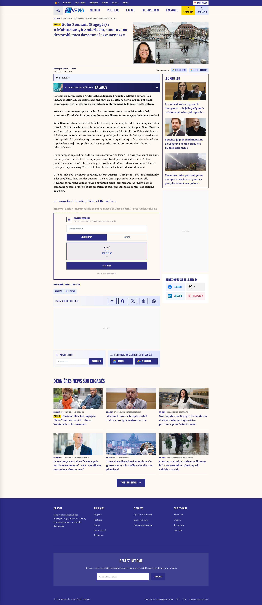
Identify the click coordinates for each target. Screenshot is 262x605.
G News (121, 361)
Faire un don (200, 2)
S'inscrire (158, 576)
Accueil (56, 18)
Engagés (58, 291)
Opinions (105, 3)
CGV (178, 599)
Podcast (126, 3)
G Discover (146, 361)
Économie (172, 10)
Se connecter (112, 273)
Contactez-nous (141, 519)
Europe (130, 10)
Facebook (178, 514)
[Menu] (58, 10)
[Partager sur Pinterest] (143, 301)
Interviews (67, 3)
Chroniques (94, 3)
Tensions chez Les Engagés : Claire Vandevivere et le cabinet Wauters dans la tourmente (74, 420)
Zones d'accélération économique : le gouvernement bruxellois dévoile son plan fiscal (129, 465)
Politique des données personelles (159, 599)
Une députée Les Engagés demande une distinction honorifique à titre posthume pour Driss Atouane (183, 420)
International (150, 10)
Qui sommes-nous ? (143, 514)
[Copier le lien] (112, 301)
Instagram (179, 525)
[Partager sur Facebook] (122, 301)
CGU (185, 599)
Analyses (115, 3)
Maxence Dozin (69, 68)
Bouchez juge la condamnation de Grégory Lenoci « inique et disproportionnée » (184, 143)
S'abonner (96, 361)
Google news (180, 70)
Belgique (95, 10)
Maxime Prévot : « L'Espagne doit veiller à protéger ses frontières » (126, 418)
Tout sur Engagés (129, 482)
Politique (113, 10)
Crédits (127, 237)
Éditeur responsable (143, 525)
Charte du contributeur (199, 599)
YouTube (178, 530)
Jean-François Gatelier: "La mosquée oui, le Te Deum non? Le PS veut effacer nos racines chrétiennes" (77, 465)
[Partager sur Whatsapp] (154, 301)
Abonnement (86, 237)
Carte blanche (80, 3)
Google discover (200, 70)
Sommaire (64, 77)
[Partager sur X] (133, 301)
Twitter (177, 519)
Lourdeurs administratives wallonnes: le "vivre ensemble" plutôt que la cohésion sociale (182, 465)
